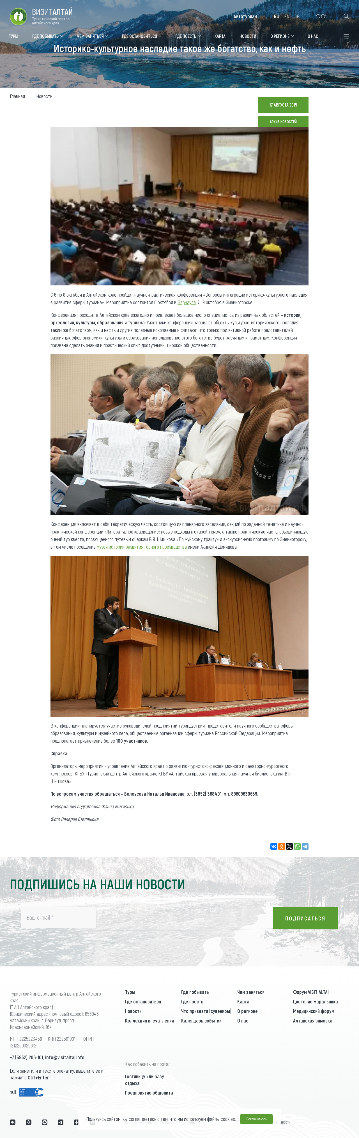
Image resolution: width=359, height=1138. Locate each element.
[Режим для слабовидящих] (320, 16)
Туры (130, 992)
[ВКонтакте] (273, 846)
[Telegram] (305, 846)
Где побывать (195, 992)
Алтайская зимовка (312, 1020)
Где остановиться (143, 1001)
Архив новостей (283, 121)
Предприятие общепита (149, 1092)
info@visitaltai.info (64, 1057)
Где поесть (192, 1001)
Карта (243, 1001)
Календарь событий (201, 1020)
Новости (133, 1011)
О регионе (247, 1011)
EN (286, 16)
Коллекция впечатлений (149, 1020)
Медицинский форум (313, 1011)
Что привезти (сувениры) (206, 1011)
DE (296, 16)
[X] (289, 846)
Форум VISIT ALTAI (311, 992)
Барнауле (187, 302)
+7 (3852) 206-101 (26, 1057)
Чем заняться (250, 992)
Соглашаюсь (256, 1119)
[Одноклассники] (281, 846)
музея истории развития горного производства (142, 547)
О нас (242, 1020)
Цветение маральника (315, 1001)
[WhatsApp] (297, 846)
